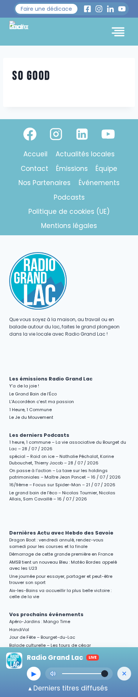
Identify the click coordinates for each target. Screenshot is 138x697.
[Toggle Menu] (118, 32)
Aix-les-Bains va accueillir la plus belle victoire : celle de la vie (60, 593)
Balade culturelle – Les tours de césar (50, 645)
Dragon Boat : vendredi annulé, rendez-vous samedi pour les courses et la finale (56, 543)
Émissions (72, 168)
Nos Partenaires (44, 182)
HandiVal (19, 629)
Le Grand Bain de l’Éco (33, 394)
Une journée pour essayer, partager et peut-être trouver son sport (60, 579)
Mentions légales (69, 225)
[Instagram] (56, 134)
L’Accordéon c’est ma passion (41, 402)
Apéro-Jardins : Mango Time (39, 621)
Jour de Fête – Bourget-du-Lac (42, 637)
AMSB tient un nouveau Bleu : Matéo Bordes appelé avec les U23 (63, 565)
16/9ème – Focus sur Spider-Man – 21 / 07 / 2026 (62, 485)
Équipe (106, 168)
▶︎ (33, 673)
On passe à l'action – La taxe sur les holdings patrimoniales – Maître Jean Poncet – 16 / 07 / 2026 (65, 473)
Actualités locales (85, 154)
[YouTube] (108, 134)
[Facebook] (30, 134)
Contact (34, 168)
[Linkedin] (82, 134)
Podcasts (69, 197)
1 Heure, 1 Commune (30, 410)
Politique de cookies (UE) (69, 211)
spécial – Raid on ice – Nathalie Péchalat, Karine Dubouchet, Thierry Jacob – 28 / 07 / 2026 (61, 459)
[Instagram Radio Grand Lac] (99, 9)
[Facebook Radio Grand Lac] (87, 9)
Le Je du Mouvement (31, 417)
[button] (46, 9)
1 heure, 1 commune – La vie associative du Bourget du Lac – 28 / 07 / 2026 (67, 445)
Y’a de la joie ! (24, 386)
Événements (99, 182)
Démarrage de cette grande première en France (61, 554)
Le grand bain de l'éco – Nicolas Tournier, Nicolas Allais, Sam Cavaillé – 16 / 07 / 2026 (62, 496)
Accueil (35, 154)
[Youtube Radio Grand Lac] (122, 9)
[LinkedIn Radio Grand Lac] (110, 9)
